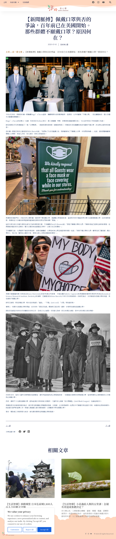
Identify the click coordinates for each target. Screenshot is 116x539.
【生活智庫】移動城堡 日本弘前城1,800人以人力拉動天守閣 (29, 505)
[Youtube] (103, 2)
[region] (29, 521)
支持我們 (26, 2)
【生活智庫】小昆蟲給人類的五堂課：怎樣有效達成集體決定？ (85, 505)
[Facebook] (93, 2)
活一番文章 (17, 51)
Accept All (44, 529)
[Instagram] (98, 2)
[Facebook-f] (86, 533)
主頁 (5, 2)
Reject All (30, 529)
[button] (110, 2)
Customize (15, 529)
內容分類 (13, 2)
